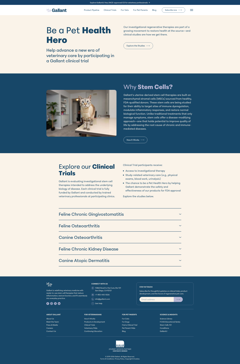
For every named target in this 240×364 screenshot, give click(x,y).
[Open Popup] (178, 299)
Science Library (166, 319)
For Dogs (126, 322)
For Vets (125, 10)
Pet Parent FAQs (128, 328)
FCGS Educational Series (170, 322)
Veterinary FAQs (90, 328)
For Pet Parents (140, 10)
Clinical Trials (110, 10)
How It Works (133, 140)
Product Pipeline (91, 10)
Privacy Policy (119, 359)
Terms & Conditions (107, 359)
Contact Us (51, 331)
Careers (49, 328)
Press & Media (52, 325)
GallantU (163, 331)
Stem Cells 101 (166, 325)
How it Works (89, 319)
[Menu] (192, 10)
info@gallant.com (102, 299)
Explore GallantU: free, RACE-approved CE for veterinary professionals (119, 3)
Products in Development (94, 322)
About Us (50, 319)
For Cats (125, 319)
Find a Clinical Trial (129, 325)
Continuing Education (93, 331)
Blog (154, 10)
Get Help (98, 303)
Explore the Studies (136, 45)
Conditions (164, 328)
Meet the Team (52, 322)
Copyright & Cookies (132, 359)
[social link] (47, 303)
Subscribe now (171, 10)
